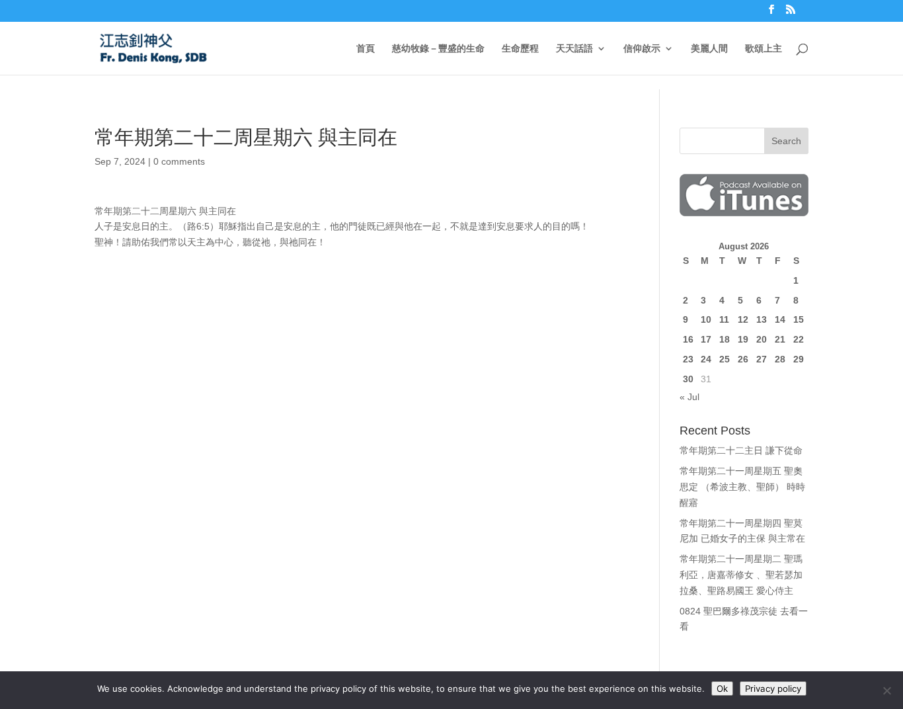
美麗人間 (709, 49)
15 (798, 319)
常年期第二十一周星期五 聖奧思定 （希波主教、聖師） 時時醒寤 (742, 487)
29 (798, 359)
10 (706, 319)
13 (761, 319)
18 (724, 339)
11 (724, 319)
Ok (722, 688)
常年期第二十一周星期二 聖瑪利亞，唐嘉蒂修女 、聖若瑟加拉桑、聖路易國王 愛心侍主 (741, 575)
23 (688, 359)
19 (743, 339)
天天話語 (574, 49)
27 (761, 359)
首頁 (365, 49)
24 (706, 359)
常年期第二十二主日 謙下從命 (741, 450)
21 (780, 339)
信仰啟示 (641, 49)
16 (688, 339)
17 (706, 339)
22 (798, 339)
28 (780, 359)
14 (780, 319)
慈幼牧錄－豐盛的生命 (438, 49)
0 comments (179, 161)
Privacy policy (773, 688)
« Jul (689, 397)
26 (743, 359)
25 (724, 359)
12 (743, 319)
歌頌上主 (763, 49)
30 (688, 379)
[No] (886, 690)
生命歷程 (520, 49)
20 (761, 339)
